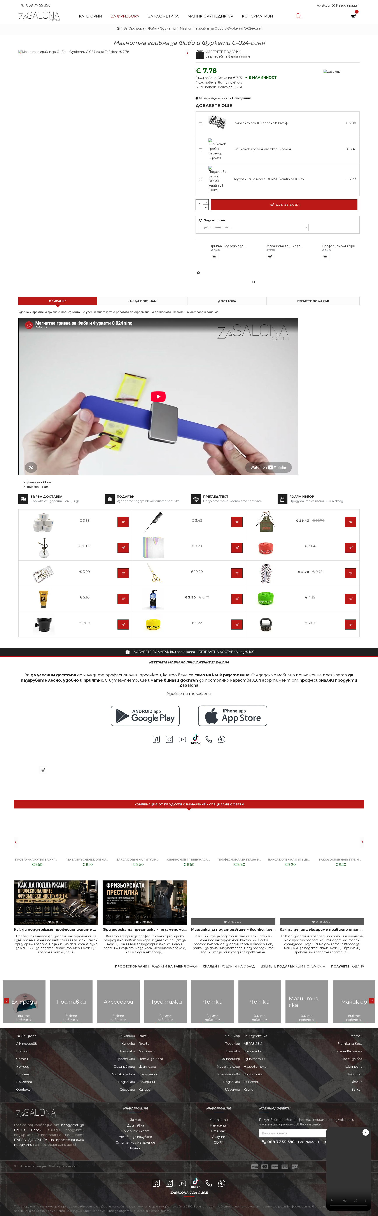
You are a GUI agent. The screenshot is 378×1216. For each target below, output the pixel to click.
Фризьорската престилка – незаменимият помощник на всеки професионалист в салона (145, 929)
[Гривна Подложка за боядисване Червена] (198, 272)
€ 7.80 (351, 123)
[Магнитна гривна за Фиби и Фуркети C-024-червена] (253, 281)
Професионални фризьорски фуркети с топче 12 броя (340, 246)
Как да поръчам (142, 301)
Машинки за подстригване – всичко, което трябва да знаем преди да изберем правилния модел (233, 929)
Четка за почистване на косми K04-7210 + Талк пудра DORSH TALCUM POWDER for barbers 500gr (138, 859)
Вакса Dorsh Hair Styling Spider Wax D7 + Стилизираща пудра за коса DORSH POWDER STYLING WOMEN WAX (37, 859)
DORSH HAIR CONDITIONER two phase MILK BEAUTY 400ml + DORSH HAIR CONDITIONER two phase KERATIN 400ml (290, 859)
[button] (20, 52)
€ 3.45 (351, 149)
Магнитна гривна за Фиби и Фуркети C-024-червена (284, 246)
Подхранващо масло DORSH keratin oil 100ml (268, 179)
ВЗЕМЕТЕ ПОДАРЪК (313, 301)
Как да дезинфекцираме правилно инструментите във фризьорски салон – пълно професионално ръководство (322, 929)
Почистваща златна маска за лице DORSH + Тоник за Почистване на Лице (189, 859)
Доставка (227, 301)
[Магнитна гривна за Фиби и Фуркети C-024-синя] (19, 786)
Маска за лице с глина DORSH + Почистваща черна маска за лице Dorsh (88, 859)
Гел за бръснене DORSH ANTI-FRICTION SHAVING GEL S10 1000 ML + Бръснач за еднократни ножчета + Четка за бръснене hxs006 (341, 859)
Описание (57, 301)
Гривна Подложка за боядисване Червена (229, 246)
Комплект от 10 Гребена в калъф (260, 123)
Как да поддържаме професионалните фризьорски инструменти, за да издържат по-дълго (56, 929)
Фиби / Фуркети (162, 28)
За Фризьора (134, 28)
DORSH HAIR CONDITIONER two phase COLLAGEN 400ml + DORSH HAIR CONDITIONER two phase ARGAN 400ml (240, 859)
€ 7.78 (351, 179)
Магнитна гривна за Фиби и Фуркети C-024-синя (69, 759)
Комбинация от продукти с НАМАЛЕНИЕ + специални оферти (189, 804)
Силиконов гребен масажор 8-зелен (262, 149)
